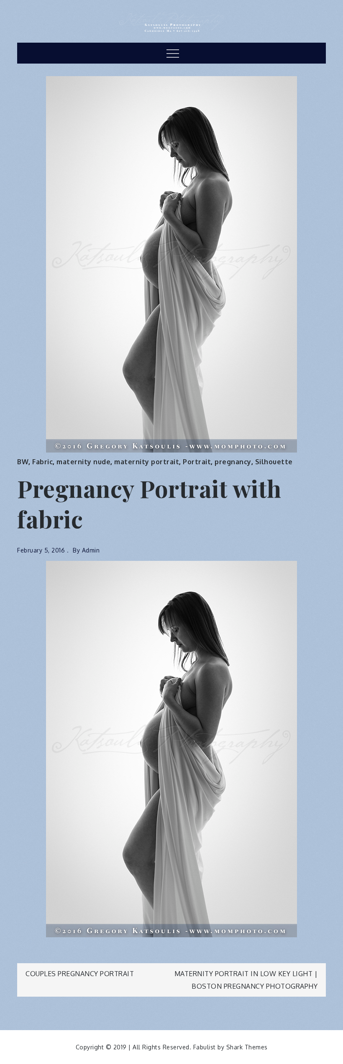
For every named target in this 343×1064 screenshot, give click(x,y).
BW (22, 462)
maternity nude (83, 462)
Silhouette (274, 462)
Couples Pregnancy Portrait (80, 973)
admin (91, 550)
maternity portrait (146, 462)
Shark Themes (247, 1047)
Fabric (42, 462)
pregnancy (233, 462)
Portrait (197, 462)
